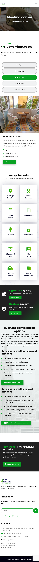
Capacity (7, 150)
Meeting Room (19, 83)
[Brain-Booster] (3, 3)
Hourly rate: (9, 153)
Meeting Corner (20, 77)
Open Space (19, 65)
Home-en (14, 21)
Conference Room (19, 90)
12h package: (9, 156)
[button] (2, 114)
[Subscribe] (36, 510)
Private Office (19, 71)
